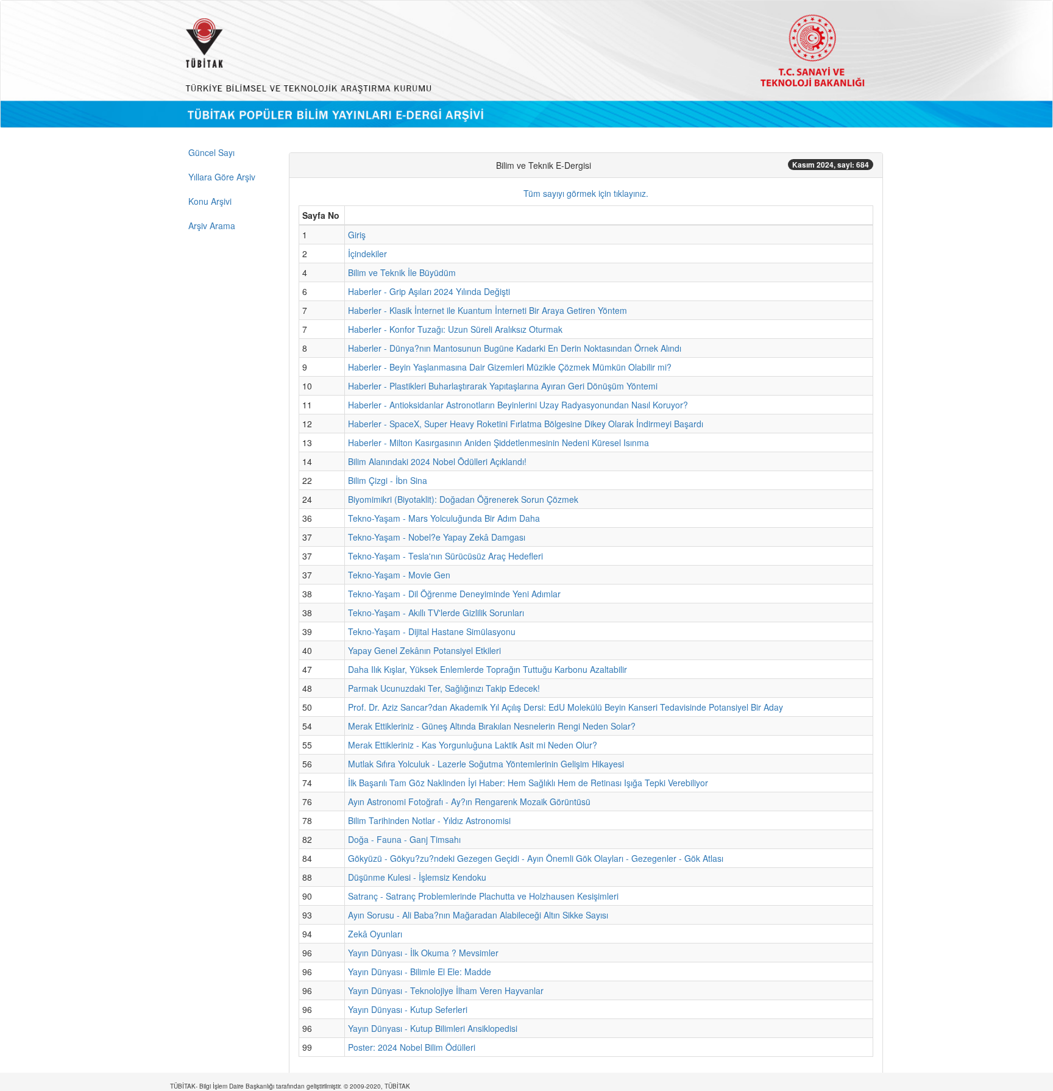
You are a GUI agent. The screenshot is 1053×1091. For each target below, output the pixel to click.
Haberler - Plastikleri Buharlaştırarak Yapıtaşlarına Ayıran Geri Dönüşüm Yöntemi (503, 386)
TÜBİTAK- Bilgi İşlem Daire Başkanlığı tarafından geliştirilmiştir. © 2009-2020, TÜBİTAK (290, 1086)
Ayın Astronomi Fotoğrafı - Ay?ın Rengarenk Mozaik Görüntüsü (469, 801)
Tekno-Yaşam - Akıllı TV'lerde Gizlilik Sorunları (436, 612)
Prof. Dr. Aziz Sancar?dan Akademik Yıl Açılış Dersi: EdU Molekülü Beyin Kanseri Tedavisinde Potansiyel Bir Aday (565, 707)
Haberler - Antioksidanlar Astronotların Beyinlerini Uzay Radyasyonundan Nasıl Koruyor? (518, 405)
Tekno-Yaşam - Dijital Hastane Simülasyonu (432, 631)
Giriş (357, 235)
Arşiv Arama (211, 225)
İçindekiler (367, 253)
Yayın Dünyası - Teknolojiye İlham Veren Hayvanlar (446, 990)
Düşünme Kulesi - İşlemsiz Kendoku (417, 877)
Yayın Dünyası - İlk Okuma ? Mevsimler (423, 953)
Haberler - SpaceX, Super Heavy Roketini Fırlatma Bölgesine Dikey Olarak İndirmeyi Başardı (525, 424)
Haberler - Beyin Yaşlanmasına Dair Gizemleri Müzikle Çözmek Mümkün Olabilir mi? (510, 367)
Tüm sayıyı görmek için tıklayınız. (585, 193)
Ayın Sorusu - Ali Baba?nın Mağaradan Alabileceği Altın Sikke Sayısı (478, 915)
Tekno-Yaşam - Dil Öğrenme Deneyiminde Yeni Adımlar (454, 594)
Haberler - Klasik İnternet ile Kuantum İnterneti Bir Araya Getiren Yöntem (487, 310)
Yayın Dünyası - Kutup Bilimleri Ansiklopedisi (432, 1028)
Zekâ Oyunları (375, 934)
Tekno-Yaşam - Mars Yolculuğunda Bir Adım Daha (444, 518)
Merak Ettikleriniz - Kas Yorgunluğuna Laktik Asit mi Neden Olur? (472, 745)
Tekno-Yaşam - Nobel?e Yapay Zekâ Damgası (436, 537)
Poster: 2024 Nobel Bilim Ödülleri (411, 1047)
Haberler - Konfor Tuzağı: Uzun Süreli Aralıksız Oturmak (455, 329)
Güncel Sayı (211, 152)
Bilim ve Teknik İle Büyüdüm (402, 272)
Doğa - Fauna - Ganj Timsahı (404, 839)
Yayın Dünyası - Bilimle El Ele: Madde (419, 971)
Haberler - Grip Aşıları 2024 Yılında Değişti (429, 291)
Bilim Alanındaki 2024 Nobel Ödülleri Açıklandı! (437, 461)
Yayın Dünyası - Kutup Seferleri (407, 1009)
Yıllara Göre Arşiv (221, 177)
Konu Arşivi (210, 201)
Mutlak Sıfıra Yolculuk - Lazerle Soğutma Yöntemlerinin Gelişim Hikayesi (486, 764)
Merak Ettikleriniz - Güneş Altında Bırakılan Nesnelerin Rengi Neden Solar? (492, 726)
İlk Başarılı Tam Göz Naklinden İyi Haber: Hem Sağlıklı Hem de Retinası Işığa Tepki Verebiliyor (528, 782)
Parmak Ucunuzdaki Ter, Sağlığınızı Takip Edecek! (444, 688)
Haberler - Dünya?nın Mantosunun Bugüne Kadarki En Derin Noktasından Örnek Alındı (514, 348)
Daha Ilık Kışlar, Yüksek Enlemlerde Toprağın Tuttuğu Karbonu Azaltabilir (487, 669)
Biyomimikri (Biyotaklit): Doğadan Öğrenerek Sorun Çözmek (463, 499)
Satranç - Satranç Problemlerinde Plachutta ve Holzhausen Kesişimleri (483, 896)
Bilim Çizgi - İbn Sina (387, 480)
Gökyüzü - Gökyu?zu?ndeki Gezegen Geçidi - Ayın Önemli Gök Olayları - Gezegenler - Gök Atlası (535, 858)
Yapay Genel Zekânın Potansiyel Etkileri (424, 650)
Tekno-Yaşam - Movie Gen (399, 575)
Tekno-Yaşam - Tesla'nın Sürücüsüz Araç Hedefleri (445, 556)
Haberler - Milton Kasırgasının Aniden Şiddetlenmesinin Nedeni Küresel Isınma (498, 442)
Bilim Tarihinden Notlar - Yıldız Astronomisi (429, 820)
